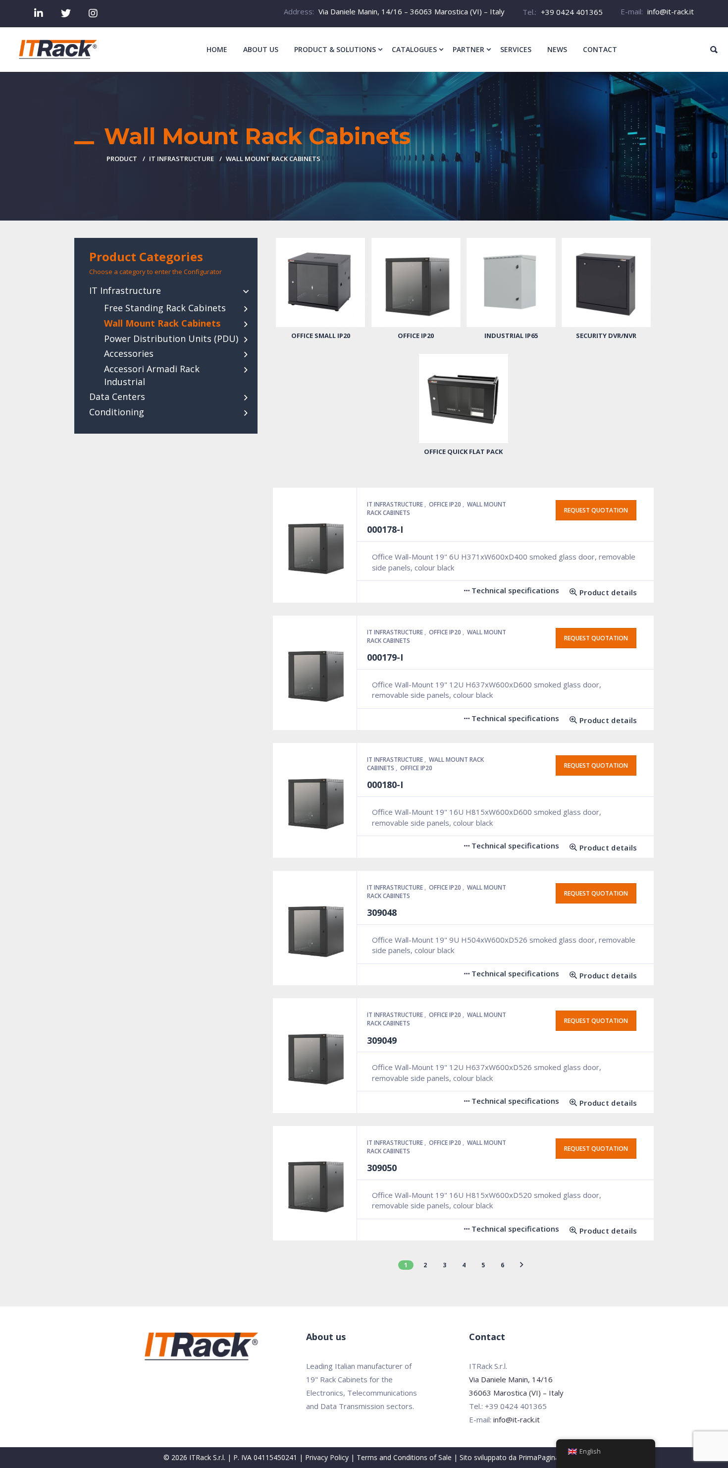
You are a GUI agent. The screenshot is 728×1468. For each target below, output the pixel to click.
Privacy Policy (327, 1457)
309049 (382, 1040)
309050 (382, 1168)
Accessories (129, 353)
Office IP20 (446, 504)
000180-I (385, 784)
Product (121, 158)
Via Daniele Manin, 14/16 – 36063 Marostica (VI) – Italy (411, 11)
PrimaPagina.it (542, 1457)
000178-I (385, 529)
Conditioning (116, 412)
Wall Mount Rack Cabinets (162, 323)
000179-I (385, 657)
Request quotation (596, 510)
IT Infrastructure (181, 158)
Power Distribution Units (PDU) (171, 338)
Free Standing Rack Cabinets (165, 308)
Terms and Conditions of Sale (404, 1457)
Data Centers (117, 396)
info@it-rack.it (670, 11)
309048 (382, 912)
